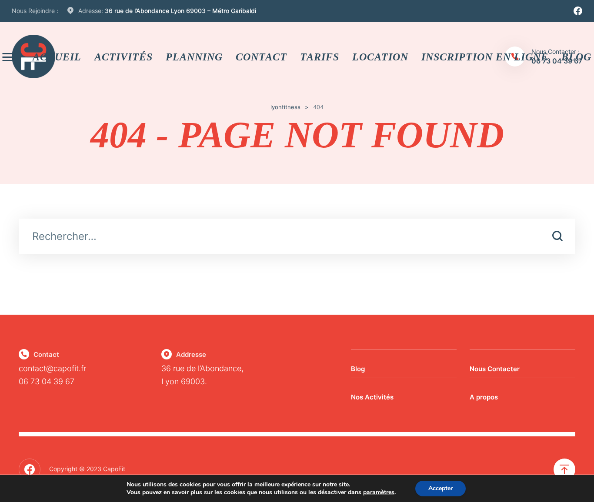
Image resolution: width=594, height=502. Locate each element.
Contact (261, 56)
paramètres (378, 492)
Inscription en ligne (484, 56)
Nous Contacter (495, 369)
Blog (358, 369)
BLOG (576, 56)
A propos (484, 397)
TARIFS (319, 56)
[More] (8, 56)
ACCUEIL (57, 56)
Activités (123, 56)
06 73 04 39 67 (46, 381)
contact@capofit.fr (52, 368)
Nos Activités (372, 397)
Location (380, 56)
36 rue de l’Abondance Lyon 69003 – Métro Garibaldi (180, 10)
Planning (194, 56)
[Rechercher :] (297, 237)
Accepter (440, 488)
